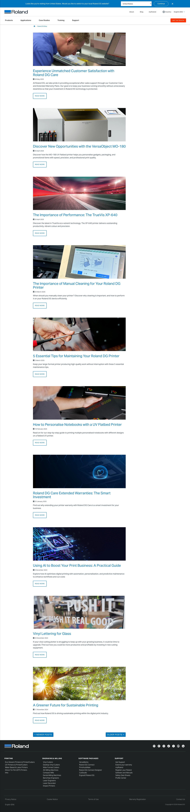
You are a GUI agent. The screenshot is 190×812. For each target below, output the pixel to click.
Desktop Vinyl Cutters (51, 765)
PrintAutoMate (84, 767)
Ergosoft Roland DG (86, 775)
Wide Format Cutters (51, 767)
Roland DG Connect (86, 765)
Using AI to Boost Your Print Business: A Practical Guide (77, 565)
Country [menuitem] (168, 12)
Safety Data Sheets (122, 775)
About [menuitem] (131, 12)
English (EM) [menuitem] (178, 12)
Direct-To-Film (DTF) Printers (16, 770)
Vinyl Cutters (48, 762)
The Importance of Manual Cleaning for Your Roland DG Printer (76, 285)
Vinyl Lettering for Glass (52, 633)
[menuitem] (10, 20)
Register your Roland (123, 770)
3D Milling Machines (50, 770)
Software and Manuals (123, 773)
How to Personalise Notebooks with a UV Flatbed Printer (77, 424)
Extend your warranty (123, 765)
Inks (6, 773)
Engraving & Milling (52, 758)
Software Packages (88, 758)
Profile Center (120, 778)
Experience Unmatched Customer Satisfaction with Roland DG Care (73, 73)
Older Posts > (115, 734)
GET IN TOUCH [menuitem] (178, 20)
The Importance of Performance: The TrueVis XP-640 (75, 215)
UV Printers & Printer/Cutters (16, 765)
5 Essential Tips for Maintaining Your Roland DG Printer (76, 356)
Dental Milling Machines (52, 775)
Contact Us (180, 799)
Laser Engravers (49, 780)
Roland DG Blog (42, 26)
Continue (161, 4)
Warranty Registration (137, 799)
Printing (8, 758)
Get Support (120, 762)
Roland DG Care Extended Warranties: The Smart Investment (72, 495)
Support (119, 758)
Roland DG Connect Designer (90, 770)
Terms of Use (93, 799)
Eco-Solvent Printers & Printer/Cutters (20, 762)
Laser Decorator (49, 783)
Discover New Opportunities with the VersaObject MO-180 (79, 146)
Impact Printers (49, 786)
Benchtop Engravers (51, 778)
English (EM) (9, 804)
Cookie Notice (52, 799)
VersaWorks (83, 762)
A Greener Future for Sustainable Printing (65, 705)
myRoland (119, 767)
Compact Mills (48, 773)
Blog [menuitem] (141, 12)
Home (34, 26)
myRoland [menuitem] (152, 12)
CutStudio (83, 773)
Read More (40, 96)
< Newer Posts (43, 734)
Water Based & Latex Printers (16, 767)
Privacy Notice (10, 799)
